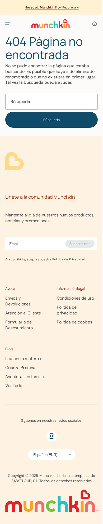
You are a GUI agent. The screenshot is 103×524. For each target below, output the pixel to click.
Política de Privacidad (68, 265)
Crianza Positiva (20, 410)
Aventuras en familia (24, 419)
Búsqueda (49, 125)
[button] (7, 23)
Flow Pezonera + (51, 7)
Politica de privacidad (25, 361)
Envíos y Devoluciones (26, 304)
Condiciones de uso (24, 352)
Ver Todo (13, 428)
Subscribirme (76, 249)
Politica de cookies (23, 370)
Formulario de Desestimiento (32, 322)
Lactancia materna (23, 401)
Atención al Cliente (23, 313)
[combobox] (49, 107)
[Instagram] (49, 479)
